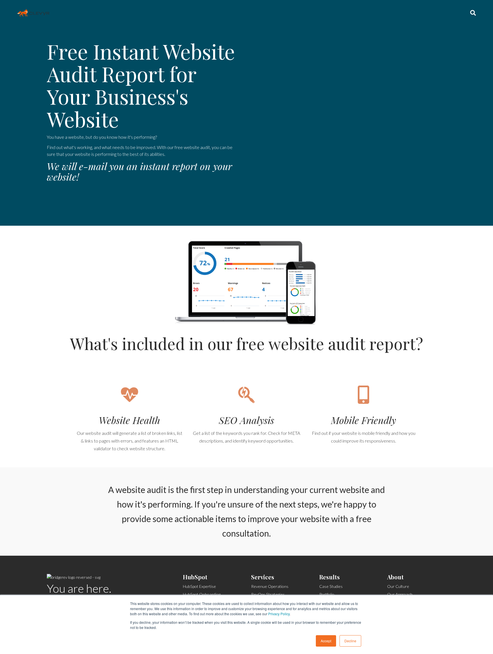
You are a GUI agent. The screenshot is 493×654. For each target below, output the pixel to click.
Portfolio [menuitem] (326, 594)
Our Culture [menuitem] (398, 586)
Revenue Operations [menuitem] (269, 586)
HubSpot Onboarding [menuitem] (202, 594)
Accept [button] (326, 640)
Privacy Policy (279, 613)
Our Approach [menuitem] (400, 594)
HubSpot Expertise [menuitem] (199, 586)
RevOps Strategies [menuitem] (268, 594)
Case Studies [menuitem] (331, 586)
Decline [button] (350, 640)
